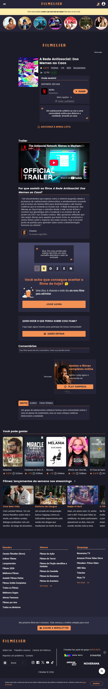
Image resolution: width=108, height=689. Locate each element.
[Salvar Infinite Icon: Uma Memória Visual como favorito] (85, 437)
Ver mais (44, 585)
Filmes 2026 (8, 568)
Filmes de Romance (49, 576)
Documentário (79, 68)
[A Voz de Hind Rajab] (85, 23)
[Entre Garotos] (40, 23)
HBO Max (81, 568)
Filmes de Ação (47, 553)
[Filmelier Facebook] (37, 663)
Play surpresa (77, 386)
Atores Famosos (10, 597)
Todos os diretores (12, 607)
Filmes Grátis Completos (14, 583)
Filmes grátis (40, 12)
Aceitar (96, 683)
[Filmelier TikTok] (52, 663)
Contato (29, 655)
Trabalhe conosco (22, 650)
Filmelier (33, 231)
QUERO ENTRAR (56, 334)
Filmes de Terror (48, 558)
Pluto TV (81, 577)
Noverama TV (83, 553)
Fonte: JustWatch (66, 101)
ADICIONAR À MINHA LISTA (56, 127)
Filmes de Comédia (49, 571)
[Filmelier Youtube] (47, 663)
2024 (69, 68)
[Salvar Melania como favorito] (63, 437)
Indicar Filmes (9, 558)
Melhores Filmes (11, 573)
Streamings (82, 547)
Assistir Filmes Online (13, 578)
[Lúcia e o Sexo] (9, 23)
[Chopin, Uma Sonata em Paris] (24, 23)
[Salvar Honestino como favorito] (20, 437)
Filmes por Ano (10, 602)
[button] (23, 663)
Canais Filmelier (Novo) (14, 553)
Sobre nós (7, 650)
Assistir (82, 91)
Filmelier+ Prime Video (88, 563)
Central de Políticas (42, 650)
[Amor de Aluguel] (70, 23)
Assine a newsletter (56, 628)
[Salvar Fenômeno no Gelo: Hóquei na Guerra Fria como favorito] (42, 437)
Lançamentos (9, 563)
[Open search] (102, 671)
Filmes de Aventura (49, 581)
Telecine (81, 573)
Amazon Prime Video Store (90, 558)
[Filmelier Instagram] (33, 663)
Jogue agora (54, 304)
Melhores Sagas (10, 592)
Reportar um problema (13, 655)
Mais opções (63, 97)
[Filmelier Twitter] (42, 663)
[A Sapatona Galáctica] (55, 23)
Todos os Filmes (10, 588)
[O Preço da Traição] (101, 23)
